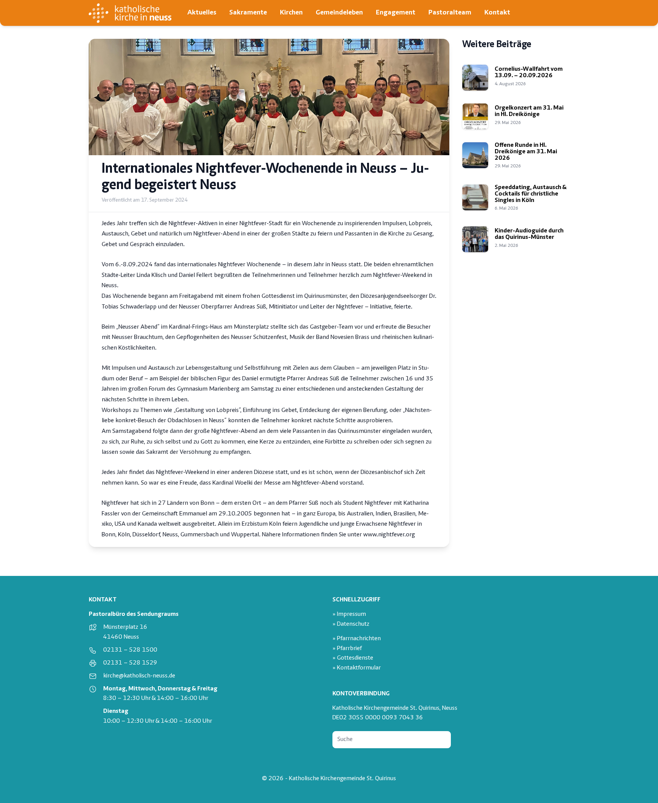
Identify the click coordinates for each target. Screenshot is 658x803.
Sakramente (248, 12)
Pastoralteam (449, 12)
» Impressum (349, 614)
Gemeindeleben (339, 12)
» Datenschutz (350, 624)
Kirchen (291, 12)
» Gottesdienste (352, 658)
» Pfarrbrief (347, 649)
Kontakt (497, 12)
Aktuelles (201, 12)
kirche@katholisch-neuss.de (139, 676)
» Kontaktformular (356, 668)
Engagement (395, 12)
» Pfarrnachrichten (356, 639)
